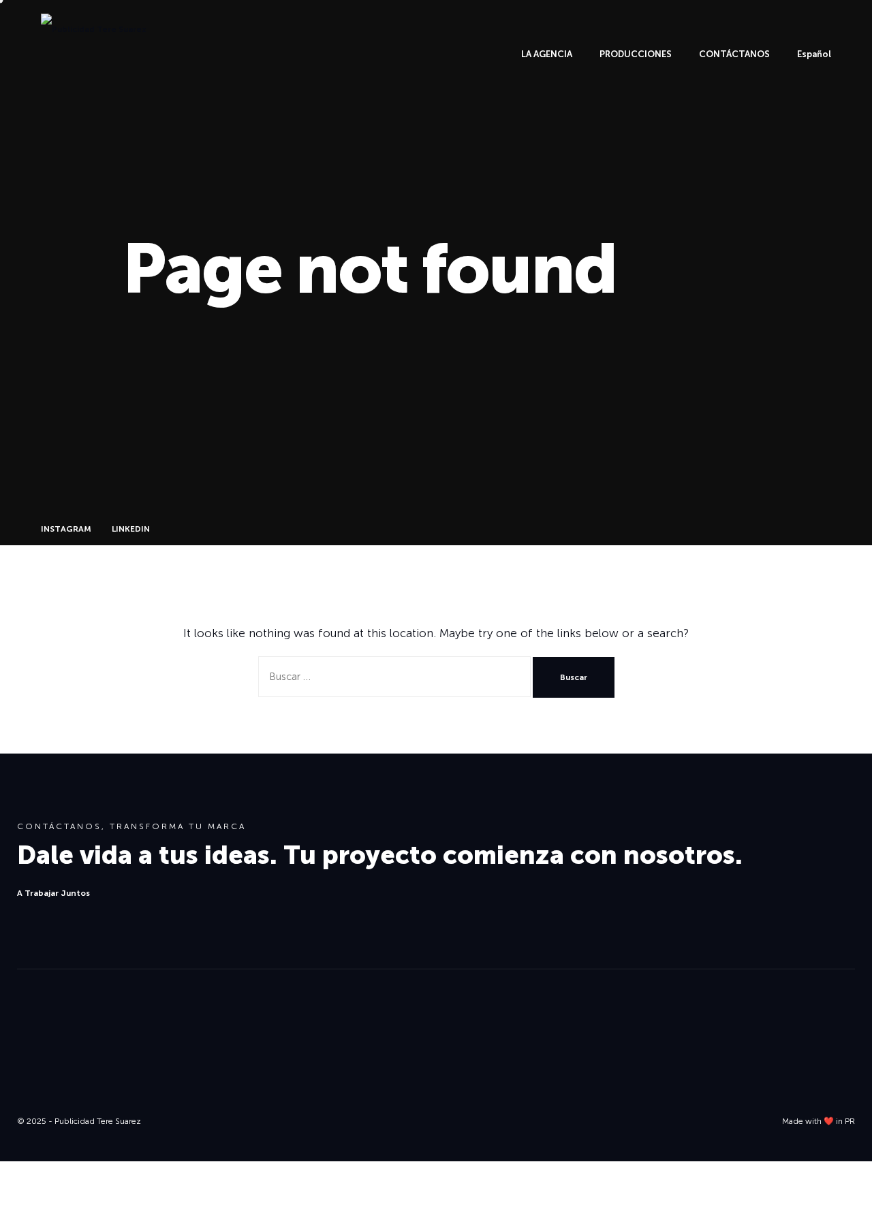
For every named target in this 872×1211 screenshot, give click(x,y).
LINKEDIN (131, 529)
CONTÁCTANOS (734, 54)
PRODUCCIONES (636, 54)
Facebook (758, 1103)
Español (814, 54)
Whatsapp (44, 1105)
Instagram (613, 1103)
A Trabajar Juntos (53, 893)
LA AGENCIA (546, 54)
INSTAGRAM (66, 529)
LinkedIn (686, 1103)
